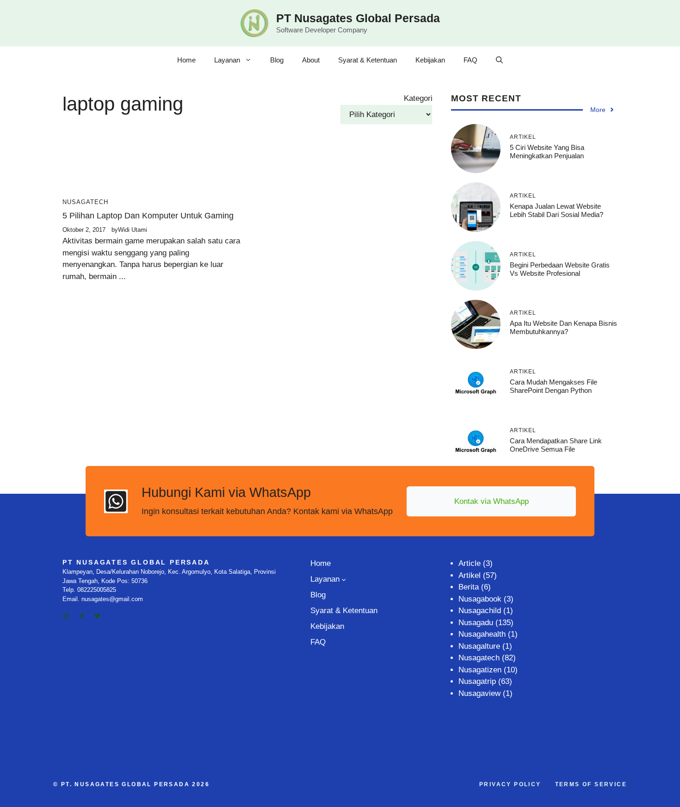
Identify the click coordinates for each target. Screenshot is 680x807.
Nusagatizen (479, 669)
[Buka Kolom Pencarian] (499, 60)
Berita (468, 587)
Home (186, 60)
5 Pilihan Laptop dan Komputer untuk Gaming (148, 215)
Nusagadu (475, 622)
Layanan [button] (227, 60)
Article (469, 563)
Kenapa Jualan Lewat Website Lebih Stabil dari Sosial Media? (556, 210)
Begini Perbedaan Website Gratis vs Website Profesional (560, 269)
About (311, 60)
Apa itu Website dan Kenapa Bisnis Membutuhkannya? (563, 327)
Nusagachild (479, 610)
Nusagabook (479, 599)
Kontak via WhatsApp (491, 501)
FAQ (470, 60)
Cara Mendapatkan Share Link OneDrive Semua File (556, 445)
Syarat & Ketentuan (367, 60)
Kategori (418, 98)
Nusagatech (85, 202)
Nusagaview (479, 693)
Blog (277, 60)
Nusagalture (479, 646)
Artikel (469, 575)
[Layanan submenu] (343, 579)
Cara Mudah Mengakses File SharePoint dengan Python (553, 386)
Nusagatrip (477, 681)
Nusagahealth (482, 634)
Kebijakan (430, 60)
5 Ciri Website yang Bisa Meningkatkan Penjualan (547, 151)
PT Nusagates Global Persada (358, 18)
